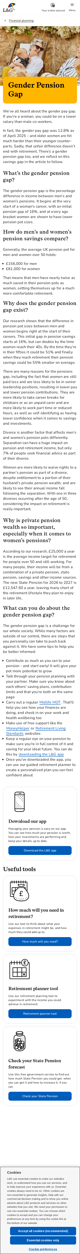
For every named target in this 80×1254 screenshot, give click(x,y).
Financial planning (21, 21)
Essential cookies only (43, 1240)
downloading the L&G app (41, 754)
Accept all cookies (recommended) (43, 1231)
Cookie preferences (43, 1249)
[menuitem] (53, 7)
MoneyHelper (17, 728)
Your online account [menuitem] (53, 10)
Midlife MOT (49, 702)
